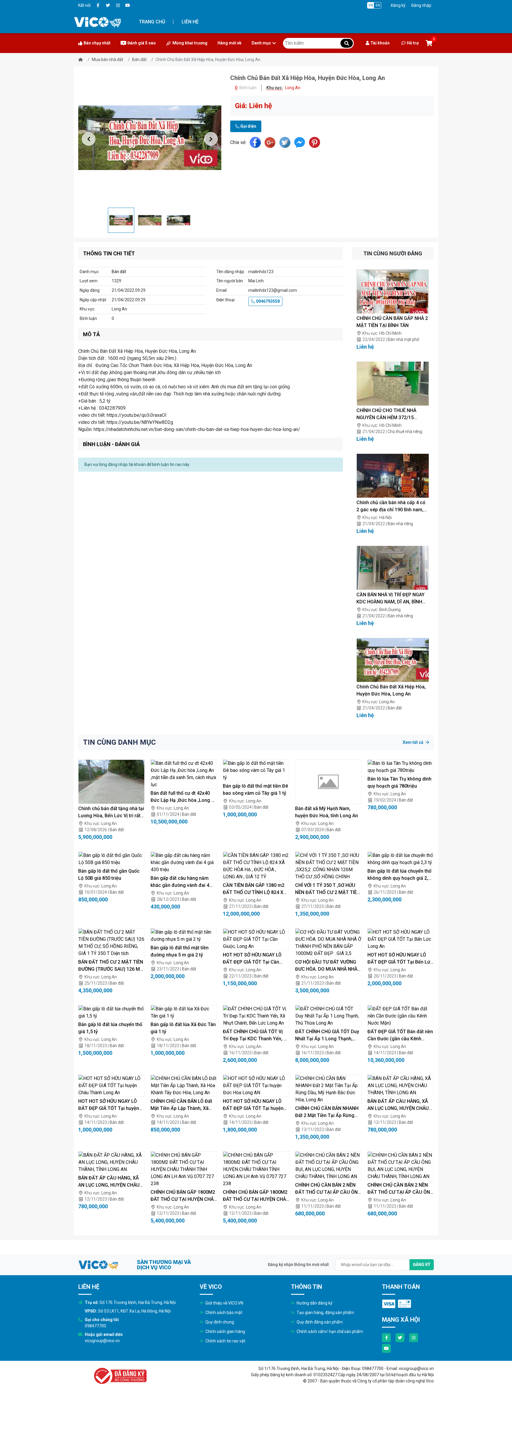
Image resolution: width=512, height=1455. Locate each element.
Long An (387, 701)
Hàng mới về (229, 43)
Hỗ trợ (413, 43)
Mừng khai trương (189, 43)
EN (378, 5)
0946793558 (267, 301)
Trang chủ (152, 22)
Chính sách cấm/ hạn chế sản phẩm (329, 1331)
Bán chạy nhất (97, 43)
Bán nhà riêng (400, 523)
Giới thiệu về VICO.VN (223, 1303)
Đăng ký (398, 5)
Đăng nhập (421, 5)
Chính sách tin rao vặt (224, 1341)
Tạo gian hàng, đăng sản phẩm (325, 1312)
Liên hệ (190, 22)
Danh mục (261, 43)
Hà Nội (385, 517)
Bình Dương (390, 609)
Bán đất (139, 59)
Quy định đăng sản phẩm (319, 1322)
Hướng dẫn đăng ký (314, 1303)
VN (370, 5)
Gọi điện (247, 126)
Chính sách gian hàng (224, 1331)
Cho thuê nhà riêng (405, 431)
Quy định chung (219, 1322)
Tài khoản (380, 43)
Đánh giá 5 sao (141, 43)
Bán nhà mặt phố (403, 339)
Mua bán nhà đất (107, 59)
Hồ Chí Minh (390, 333)
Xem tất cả (413, 742)
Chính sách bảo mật (223, 1312)
